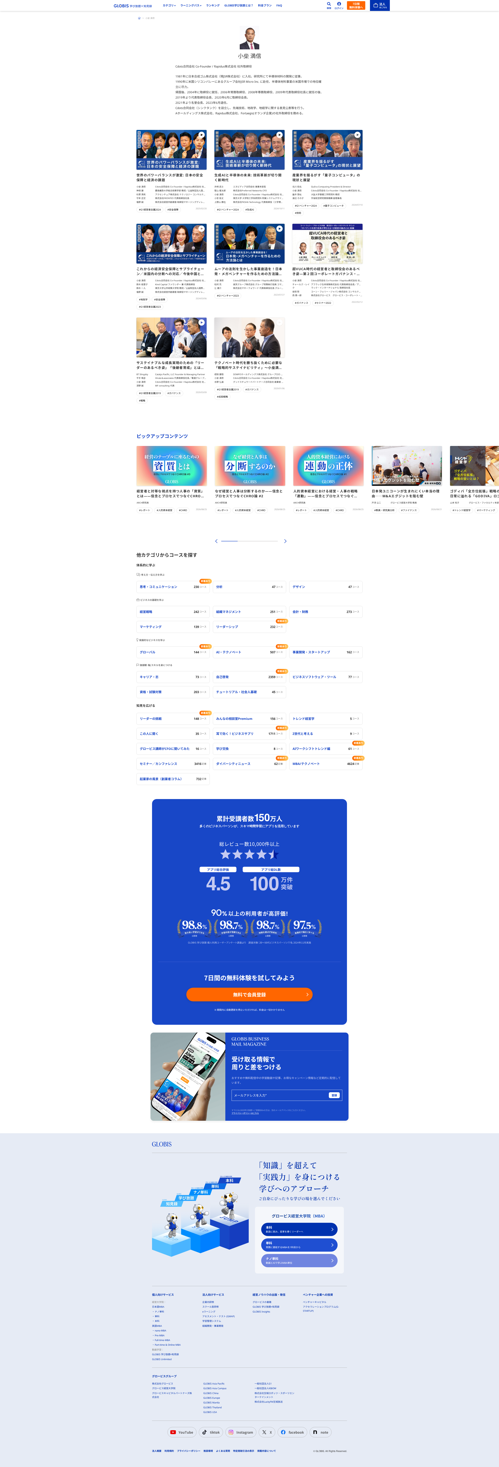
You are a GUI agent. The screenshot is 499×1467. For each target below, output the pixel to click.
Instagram (244, 1432)
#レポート (144, 510)
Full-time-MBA (162, 1340)
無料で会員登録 (249, 994)
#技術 (298, 213)
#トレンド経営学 (462, 510)
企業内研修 (208, 1302)
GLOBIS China (211, 1393)
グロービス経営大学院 (163, 1388)
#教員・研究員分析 (384, 510)
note (324, 1432)
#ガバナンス (301, 303)
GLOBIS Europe (211, 1398)
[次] (283, 541)
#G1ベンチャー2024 (228, 209)
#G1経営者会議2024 (150, 209)
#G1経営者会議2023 (150, 306)
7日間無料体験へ (356, 5)
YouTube (186, 1432)
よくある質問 (223, 1451)
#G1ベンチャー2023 (228, 295)
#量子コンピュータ (333, 205)
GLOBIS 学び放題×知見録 (165, 1354)
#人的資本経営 (164, 510)
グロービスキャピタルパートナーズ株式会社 (172, 1395)
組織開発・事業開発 (212, 1326)
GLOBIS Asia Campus (214, 1388)
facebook (296, 1432)
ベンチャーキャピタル (314, 1302)
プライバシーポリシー (188, 1451)
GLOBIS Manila (211, 1402)
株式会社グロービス (162, 1383)
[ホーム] (139, 18)
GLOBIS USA (210, 1412)
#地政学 (143, 299)
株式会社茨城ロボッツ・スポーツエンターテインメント (274, 1395)
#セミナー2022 (323, 303)
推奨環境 (208, 1451)
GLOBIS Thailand (212, 1407)
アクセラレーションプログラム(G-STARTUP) (321, 1308)
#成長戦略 (222, 396)
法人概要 (156, 1451)
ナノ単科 (279, 1261)
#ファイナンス (409, 510)
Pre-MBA (160, 1335)
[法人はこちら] (380, 5)
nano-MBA (160, 1330)
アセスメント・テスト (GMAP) (218, 1316)
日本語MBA (158, 1306)
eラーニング (208, 1311)
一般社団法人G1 (263, 1383)
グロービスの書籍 (262, 1302)
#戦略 (142, 400)
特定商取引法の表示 (243, 1451)
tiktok (215, 1432)
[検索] (329, 5)
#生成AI (249, 209)
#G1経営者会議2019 (150, 393)
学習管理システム (211, 1321)
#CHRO (183, 510)
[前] (215, 541)
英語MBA (157, 1326)
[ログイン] (339, 5)
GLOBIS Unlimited (162, 1359)
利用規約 (169, 1451)
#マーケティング (486, 510)
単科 (283, 1245)
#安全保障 (172, 209)
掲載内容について (266, 1451)
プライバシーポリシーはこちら (245, 1113)
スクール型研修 (210, 1306)
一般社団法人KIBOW (265, 1388)
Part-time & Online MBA (168, 1344)
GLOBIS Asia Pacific (214, 1383)
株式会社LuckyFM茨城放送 (269, 1401)
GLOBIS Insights (261, 1311)
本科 (284, 1229)
